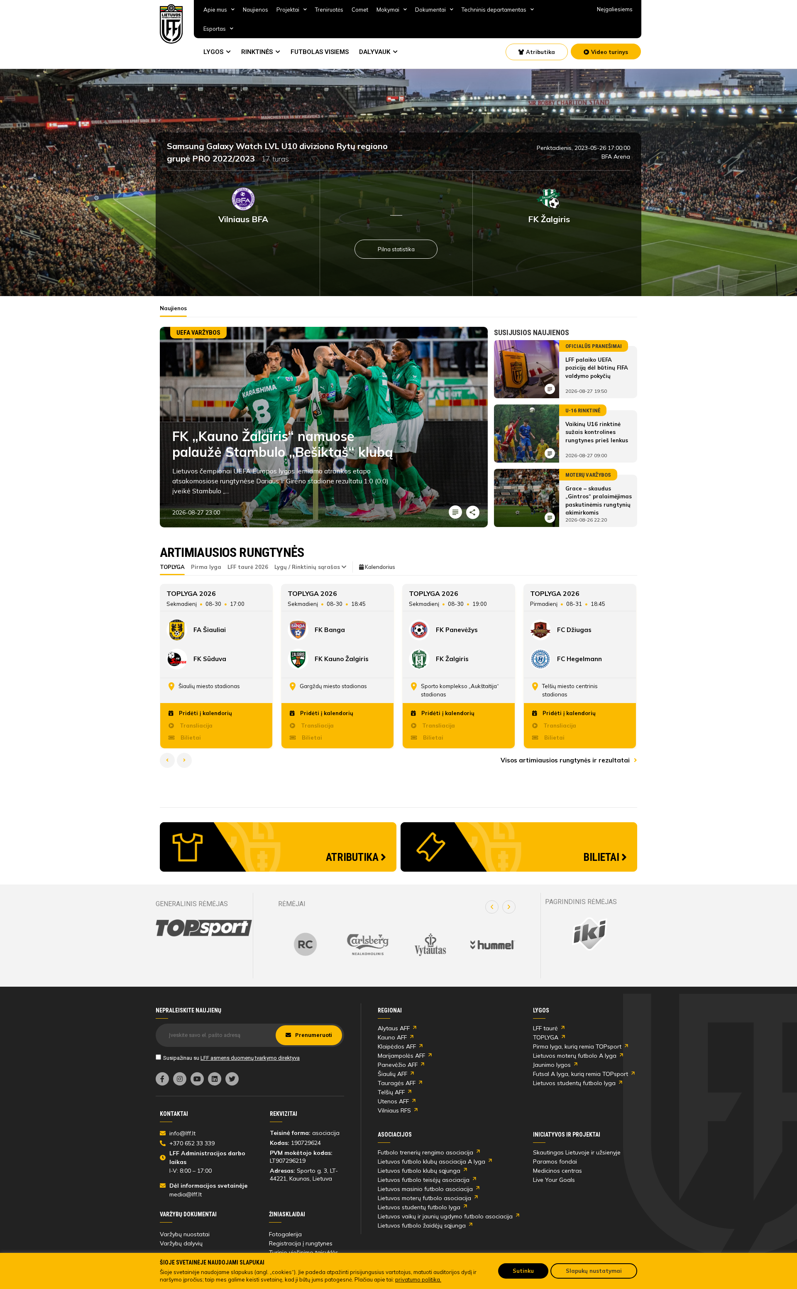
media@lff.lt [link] (185, 1194)
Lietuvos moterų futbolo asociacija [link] (424, 1198)
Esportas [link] (214, 28)
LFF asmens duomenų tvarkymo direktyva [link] (250, 1058)
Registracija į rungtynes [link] (300, 1243)
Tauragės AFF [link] (397, 1083)
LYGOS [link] (213, 52)
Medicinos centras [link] (557, 1170)
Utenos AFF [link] (393, 1101)
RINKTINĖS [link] (257, 52)
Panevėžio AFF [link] (398, 1064)
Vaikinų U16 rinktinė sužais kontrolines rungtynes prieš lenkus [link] (596, 432)
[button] (492, 907)
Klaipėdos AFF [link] (397, 1046)
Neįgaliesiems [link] (615, 9)
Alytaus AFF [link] (394, 1028)
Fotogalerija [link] (285, 1234)
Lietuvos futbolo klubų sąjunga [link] (419, 1170)
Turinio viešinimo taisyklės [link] (303, 1252)
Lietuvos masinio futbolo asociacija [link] (425, 1189)
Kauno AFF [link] (392, 1037)
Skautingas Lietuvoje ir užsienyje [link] (577, 1152)
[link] (171, 24)
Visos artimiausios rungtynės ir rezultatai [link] (566, 760)
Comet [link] (360, 9)
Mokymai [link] (387, 9)
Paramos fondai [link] (555, 1161)
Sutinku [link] (523, 1270)
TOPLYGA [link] (545, 1037)
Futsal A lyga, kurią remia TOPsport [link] (580, 1074)
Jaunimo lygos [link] (552, 1064)
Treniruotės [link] (329, 9)
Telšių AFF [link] (391, 1092)
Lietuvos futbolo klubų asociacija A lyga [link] (431, 1161)
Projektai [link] (287, 9)
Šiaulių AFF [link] (392, 1074)
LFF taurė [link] (545, 1028)
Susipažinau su (231, 1058)
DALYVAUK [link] (374, 52)
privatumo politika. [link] (418, 1279)
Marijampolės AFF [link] (401, 1055)
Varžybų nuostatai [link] (185, 1234)
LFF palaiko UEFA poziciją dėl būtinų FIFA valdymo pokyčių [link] (596, 367)
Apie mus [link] (215, 9)
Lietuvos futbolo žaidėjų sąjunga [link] (422, 1225)
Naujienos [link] (255, 9)
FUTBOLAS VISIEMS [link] (320, 52)
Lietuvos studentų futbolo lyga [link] (574, 1083)
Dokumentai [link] (430, 9)
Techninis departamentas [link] (494, 9)
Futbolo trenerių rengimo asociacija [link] (425, 1152)
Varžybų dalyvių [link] (181, 1243)
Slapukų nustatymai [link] (594, 1270)
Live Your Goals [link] (554, 1180)
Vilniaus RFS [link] (394, 1110)
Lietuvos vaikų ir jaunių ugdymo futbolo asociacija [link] (445, 1216)
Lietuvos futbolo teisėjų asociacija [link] (423, 1180)
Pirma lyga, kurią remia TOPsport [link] (577, 1046)
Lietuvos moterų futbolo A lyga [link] (574, 1055)
